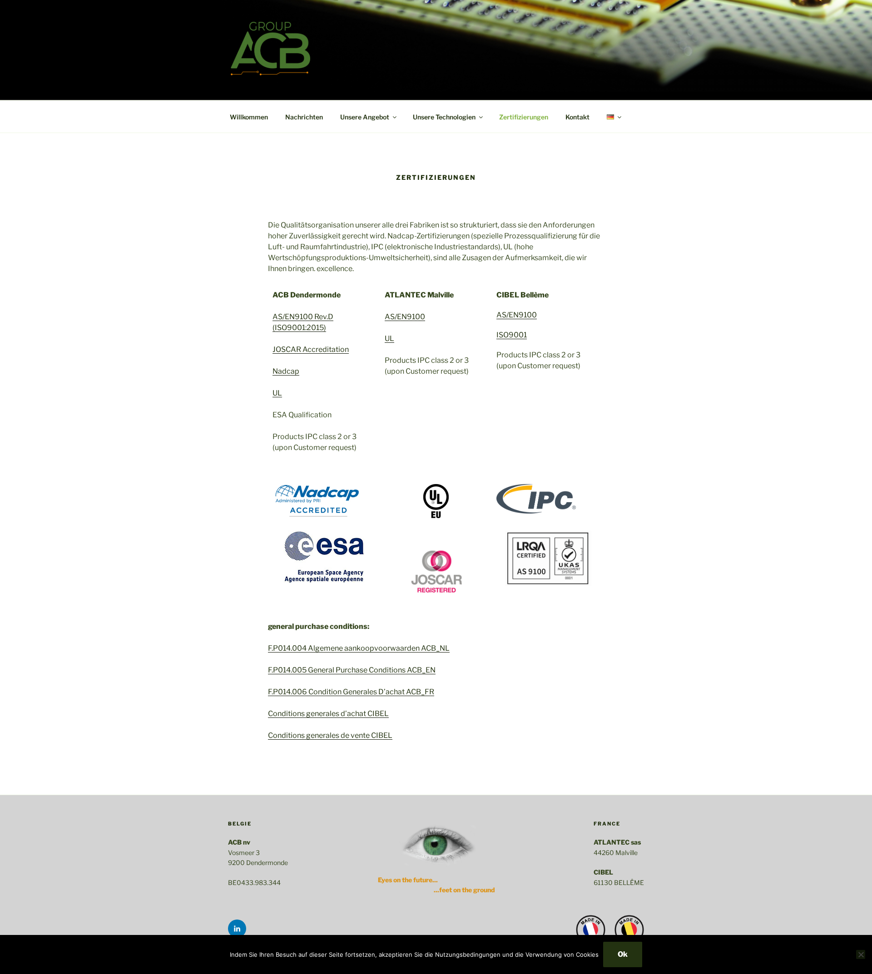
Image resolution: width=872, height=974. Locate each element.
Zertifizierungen (523, 117)
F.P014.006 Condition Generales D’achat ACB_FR (351, 691)
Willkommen (249, 117)
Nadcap (285, 371)
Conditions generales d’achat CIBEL (328, 713)
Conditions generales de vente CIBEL (330, 735)
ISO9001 (511, 335)
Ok (623, 954)
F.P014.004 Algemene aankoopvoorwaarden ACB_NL (359, 648)
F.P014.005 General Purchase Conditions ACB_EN (352, 670)
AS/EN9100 (405, 316)
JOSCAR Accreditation (310, 349)
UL (277, 393)
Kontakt (577, 117)
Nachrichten (304, 117)
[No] (860, 954)
